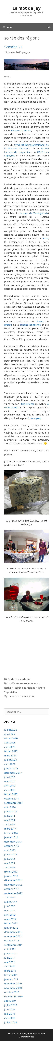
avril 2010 (9, 1018)
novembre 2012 (13, 884)
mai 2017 (9, 781)
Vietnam (14, 692)
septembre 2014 (13, 802)
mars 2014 (10, 828)
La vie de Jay (23, 679)
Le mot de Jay (26, 8)
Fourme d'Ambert (26, 683)
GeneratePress (26, 1036)
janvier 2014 (11, 837)
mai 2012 (9, 910)
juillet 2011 (10, 953)
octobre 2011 (11, 940)
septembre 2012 (13, 893)
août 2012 (10, 897)
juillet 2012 (10, 901)
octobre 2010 (11, 992)
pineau (39, 321)
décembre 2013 (13, 841)
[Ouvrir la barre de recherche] (49, 27)
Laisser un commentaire (20, 696)
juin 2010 (9, 1009)
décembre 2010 (13, 983)
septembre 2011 (13, 944)
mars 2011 (10, 970)
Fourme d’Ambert (21, 130)
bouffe (11, 683)
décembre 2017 (13, 772)
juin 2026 (9, 734)
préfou (8, 324)
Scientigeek (34, 418)
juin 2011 (9, 957)
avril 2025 (9, 747)
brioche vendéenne (30, 324)
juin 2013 (9, 858)
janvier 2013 (11, 876)
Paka (45, 238)
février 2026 (11, 738)
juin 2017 (9, 777)
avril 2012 (9, 914)
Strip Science (27, 403)
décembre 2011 (13, 932)
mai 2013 (9, 863)
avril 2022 (9, 764)
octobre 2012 (11, 888)
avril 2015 (9, 790)
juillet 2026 (10, 729)
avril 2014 (9, 824)
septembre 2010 (13, 996)
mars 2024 (10, 755)
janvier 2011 (11, 979)
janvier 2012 (11, 927)
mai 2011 (9, 962)
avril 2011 (9, 966)
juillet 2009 (10, 1022)
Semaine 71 (13, 46)
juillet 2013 (10, 854)
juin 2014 (9, 815)
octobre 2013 (11, 845)
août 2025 (10, 742)
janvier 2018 (11, 768)
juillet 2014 (10, 811)
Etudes (11, 679)
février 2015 (11, 794)
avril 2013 (9, 867)
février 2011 (11, 975)
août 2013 (10, 850)
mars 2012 (10, 919)
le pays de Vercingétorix (34, 213)
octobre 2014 (11, 798)
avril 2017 (9, 785)
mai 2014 (9, 820)
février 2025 (11, 751)
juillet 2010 (10, 1005)
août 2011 (10, 949)
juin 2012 (9, 906)
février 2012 (11, 923)
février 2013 (11, 871)
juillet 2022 (10, 759)
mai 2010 (9, 1013)
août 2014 (10, 807)
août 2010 (10, 1000)
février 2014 (11, 833)
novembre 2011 (13, 936)
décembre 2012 (13, 880)
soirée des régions (25, 687)
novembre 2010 (13, 988)
